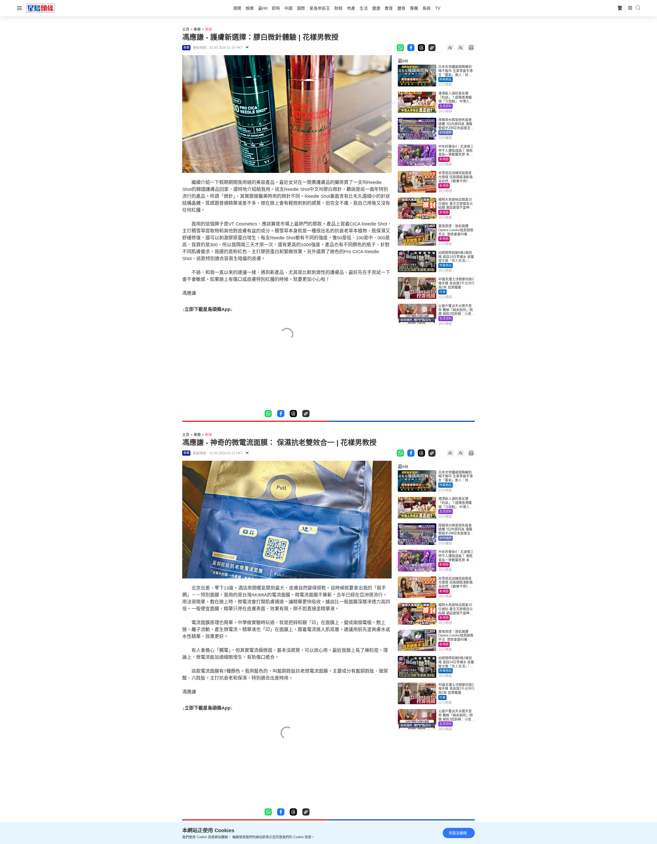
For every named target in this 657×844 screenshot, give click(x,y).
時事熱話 (445, 79)
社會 (442, 291)
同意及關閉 (458, 833)
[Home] (40, 8)
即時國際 (445, 132)
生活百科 (445, 106)
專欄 (197, 29)
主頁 (185, 29)
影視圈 (444, 159)
